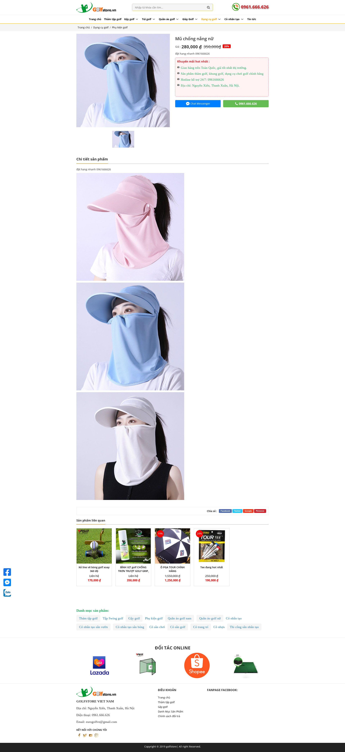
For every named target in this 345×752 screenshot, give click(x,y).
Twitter (237, 511)
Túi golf (146, 19)
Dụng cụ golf (209, 19)
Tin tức (251, 19)
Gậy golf (129, 19)
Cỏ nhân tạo (232, 19)
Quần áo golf (167, 19)
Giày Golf (188, 19)
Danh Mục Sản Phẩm (170, 711)
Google (248, 511)
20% (226, 46)
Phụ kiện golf (120, 27)
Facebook (225, 511)
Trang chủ (95, 19)
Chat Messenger (200, 103)
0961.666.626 (255, 7)
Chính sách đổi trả (169, 716)
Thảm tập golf (112, 19)
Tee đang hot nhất (211, 567)
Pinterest (260, 511)
